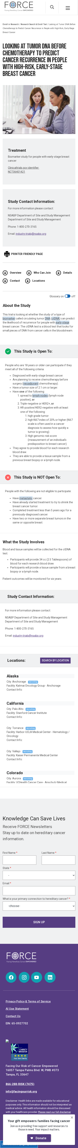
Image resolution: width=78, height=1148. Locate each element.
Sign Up (39, 922)
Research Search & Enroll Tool (34, 24)
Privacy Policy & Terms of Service (28, 1001)
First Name (10, 852)
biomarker (9, 318)
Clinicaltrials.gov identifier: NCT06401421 (23, 169)
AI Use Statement (17, 1008)
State (7, 868)
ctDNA (55, 318)
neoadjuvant (30, 383)
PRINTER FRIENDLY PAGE (27, 254)
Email (7, 883)
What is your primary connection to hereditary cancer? (36, 898)
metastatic (26, 498)
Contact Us (13, 1016)
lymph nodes (40, 395)
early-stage (62, 322)
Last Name (49, 852)
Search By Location (55, 660)
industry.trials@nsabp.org (31, 233)
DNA (47, 318)
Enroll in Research (11, 24)
